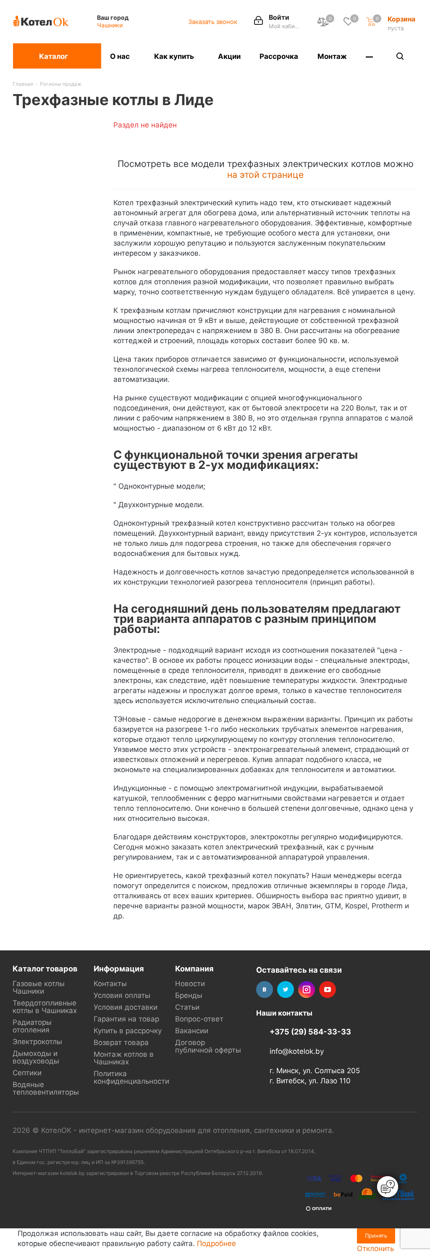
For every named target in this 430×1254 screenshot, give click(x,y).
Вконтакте (264, 989)
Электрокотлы (37, 1041)
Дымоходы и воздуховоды (36, 1057)
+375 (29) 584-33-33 (310, 1031)
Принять (376, 1235)
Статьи (187, 1007)
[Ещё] (370, 56)
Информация (119, 968)
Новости (190, 983)
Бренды (188, 995)
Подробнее (216, 1243)
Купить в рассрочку (128, 1030)
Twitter (285, 989)
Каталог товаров (45, 968)
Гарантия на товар (126, 1019)
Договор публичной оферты (208, 1046)
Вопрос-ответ (199, 1019)
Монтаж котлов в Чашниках (124, 1058)
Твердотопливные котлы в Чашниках (45, 1007)
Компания (194, 968)
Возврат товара (121, 1042)
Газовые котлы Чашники (39, 987)
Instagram (306, 989)
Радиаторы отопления (32, 1026)
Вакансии (191, 1030)
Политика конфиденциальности (131, 1077)
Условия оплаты (122, 995)
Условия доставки (125, 1007)
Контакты (110, 983)
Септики (27, 1073)
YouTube (327, 989)
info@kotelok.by (297, 1051)
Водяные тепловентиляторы (46, 1088)
